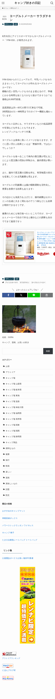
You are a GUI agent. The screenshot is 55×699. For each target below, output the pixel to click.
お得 (7, 366)
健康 (15, 24)
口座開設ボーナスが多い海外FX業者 (17, 558)
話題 (7, 489)
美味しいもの (11, 483)
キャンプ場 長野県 (13, 419)
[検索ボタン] (52, 3)
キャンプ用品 (11, 442)
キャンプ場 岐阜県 (13, 390)
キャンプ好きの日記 (27, 3)
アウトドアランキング (11, 658)
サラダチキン (24, 282)
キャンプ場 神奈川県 (14, 407)
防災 (7, 495)
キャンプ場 (10, 378)
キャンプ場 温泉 (13, 401)
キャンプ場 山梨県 (13, 384)
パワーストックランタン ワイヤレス (17, 525)
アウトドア (10, 372)
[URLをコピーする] (47, 295)
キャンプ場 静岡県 (13, 436)
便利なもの (8, 24)
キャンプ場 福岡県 (13, 413)
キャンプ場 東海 (13, 395)
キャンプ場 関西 (13, 431)
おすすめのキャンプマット (13, 511)
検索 (48, 351)
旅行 (7, 460)
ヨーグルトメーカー (38, 282)
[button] (8, 295)
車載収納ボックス (10, 518)
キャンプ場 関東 (13, 425)
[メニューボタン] (3, 3)
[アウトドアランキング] (9, 655)
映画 (7, 466)
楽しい (8, 472)
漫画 (7, 478)
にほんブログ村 (9, 670)
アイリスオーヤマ (11, 282)
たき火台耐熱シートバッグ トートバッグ (19, 540)
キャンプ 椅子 (8, 533)
